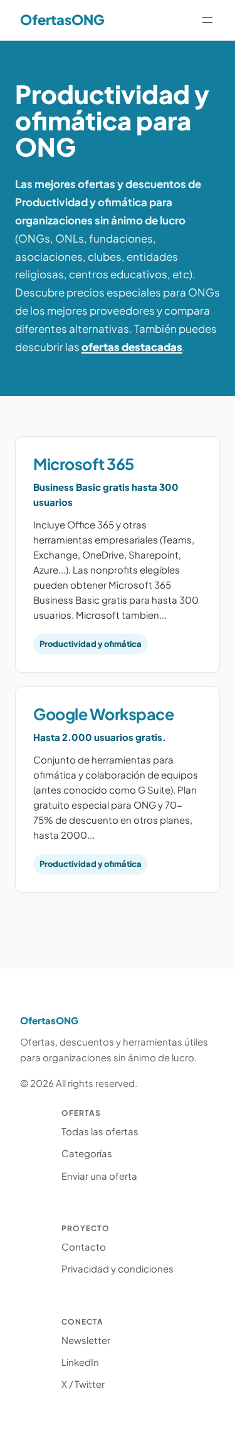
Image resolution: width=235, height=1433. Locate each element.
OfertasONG (62, 19)
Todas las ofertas (99, 1131)
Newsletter (85, 1340)
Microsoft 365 (83, 464)
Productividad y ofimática (90, 644)
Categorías (86, 1153)
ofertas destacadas (131, 347)
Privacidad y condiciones (117, 1268)
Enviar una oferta (99, 1176)
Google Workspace (103, 714)
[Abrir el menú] (207, 20)
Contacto (83, 1246)
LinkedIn (80, 1362)
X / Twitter (83, 1384)
